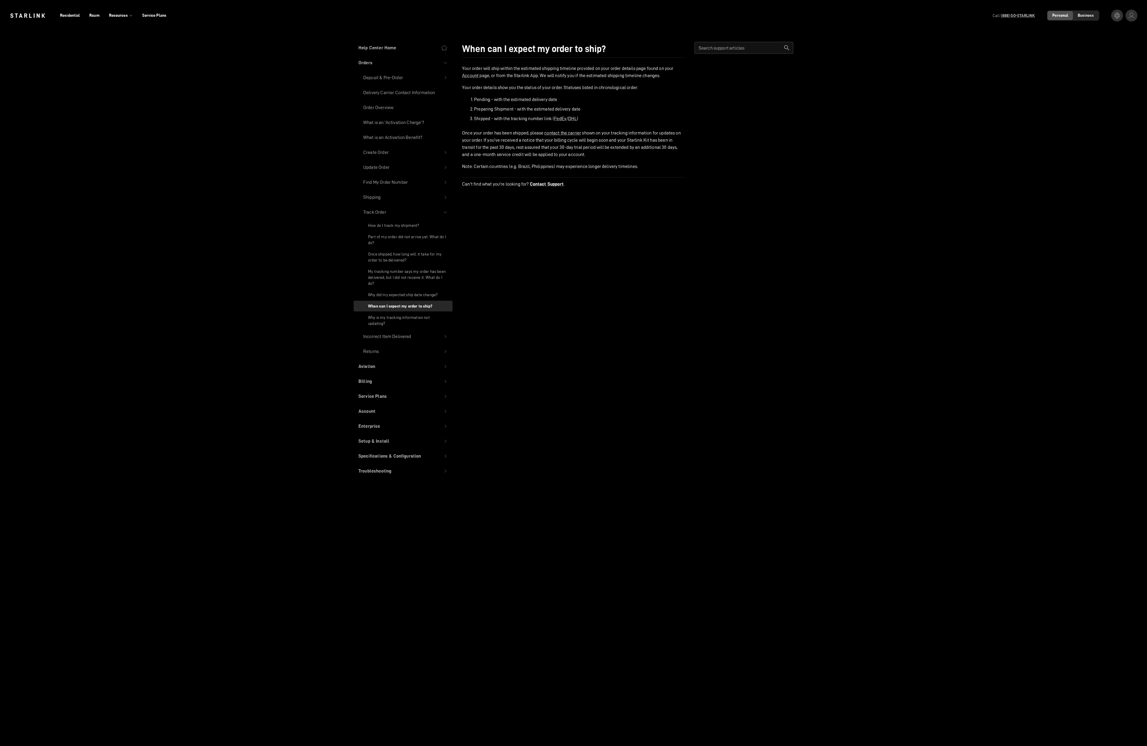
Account (470, 75)
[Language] (1117, 16)
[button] (403, 63)
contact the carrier (562, 132)
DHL (572, 118)
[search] (787, 48)
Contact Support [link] (547, 184)
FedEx (560, 118)
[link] (28, 16)
